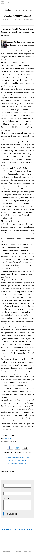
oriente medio (27, 19)
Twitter (17, 448)
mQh (7, 2)
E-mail (11, 491)
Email (25, 448)
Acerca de (6, 551)
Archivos (17, 551)
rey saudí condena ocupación (17, 460)
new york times (9, 438)
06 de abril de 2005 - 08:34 (11, 19)
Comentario (7, 499)
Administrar (29, 551)
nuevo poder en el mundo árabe (17, 464)
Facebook (10, 448)
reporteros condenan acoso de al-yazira (17, 457)
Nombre (6, 483)
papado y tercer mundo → (25, 531)
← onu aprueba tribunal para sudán (9, 531)
